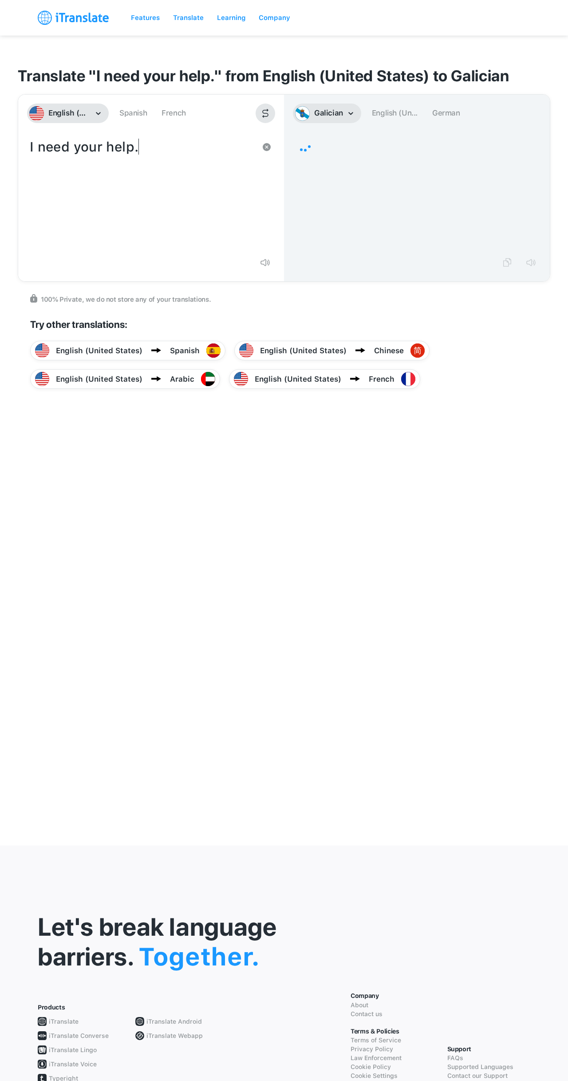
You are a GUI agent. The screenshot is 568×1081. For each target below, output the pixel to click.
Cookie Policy (371, 1066)
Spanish (133, 112)
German (446, 112)
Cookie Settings (374, 1075)
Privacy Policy (372, 1049)
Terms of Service (376, 1040)
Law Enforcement (376, 1057)
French (174, 112)
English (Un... (395, 112)
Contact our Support (477, 1075)
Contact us (367, 1013)
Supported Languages (480, 1066)
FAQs (455, 1057)
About (359, 1005)
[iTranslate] (73, 18)
